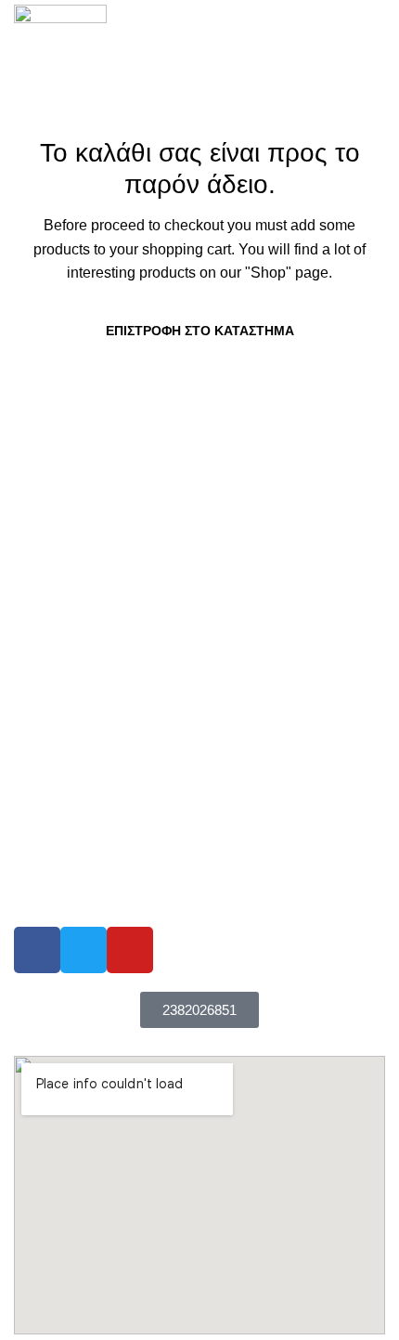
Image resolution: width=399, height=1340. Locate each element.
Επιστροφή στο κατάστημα (200, 330)
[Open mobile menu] (377, 50)
